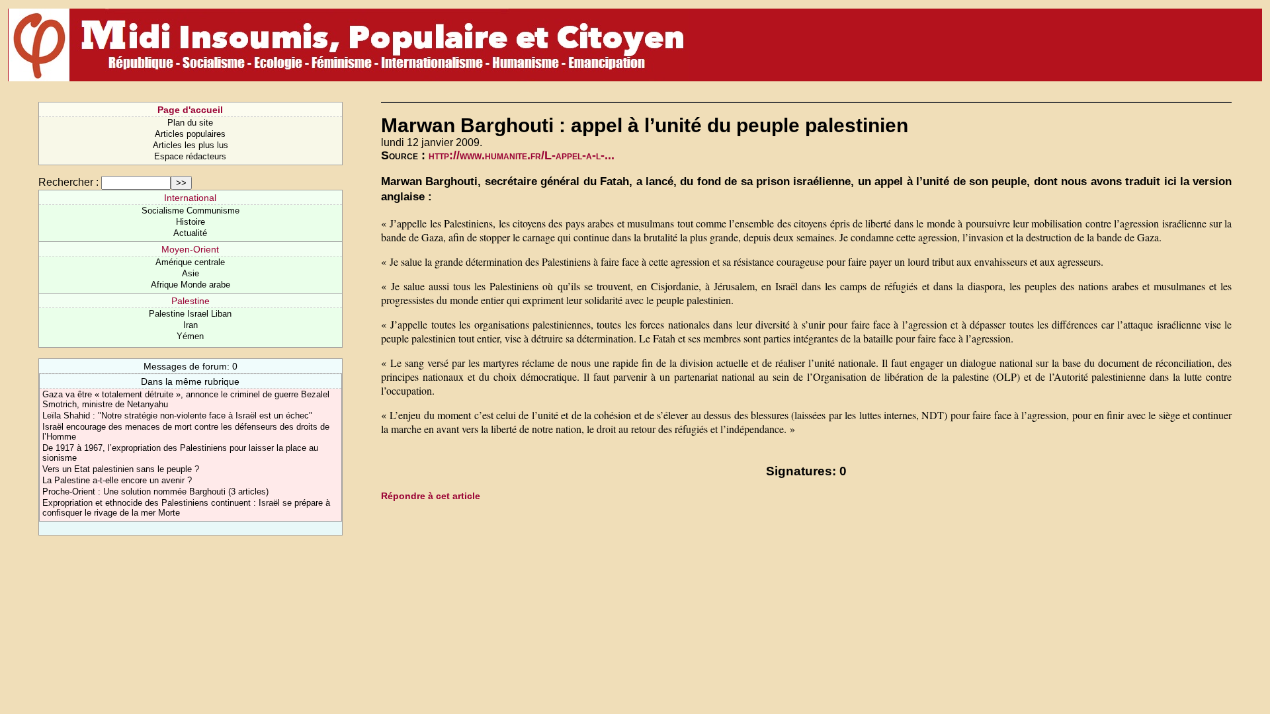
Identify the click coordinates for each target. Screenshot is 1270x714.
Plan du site (190, 123)
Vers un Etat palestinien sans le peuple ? (120, 469)
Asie (190, 273)
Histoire (190, 222)
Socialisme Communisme (190, 211)
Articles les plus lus (190, 145)
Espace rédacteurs (190, 156)
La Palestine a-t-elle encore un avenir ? (117, 480)
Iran (190, 325)
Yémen (190, 336)
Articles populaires (190, 134)
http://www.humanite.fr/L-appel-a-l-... (521, 155)
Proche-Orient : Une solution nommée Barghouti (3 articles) (155, 491)
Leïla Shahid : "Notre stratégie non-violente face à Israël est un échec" (177, 415)
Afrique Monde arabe (190, 285)
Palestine (190, 301)
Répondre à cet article (430, 496)
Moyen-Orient (190, 249)
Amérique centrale (190, 262)
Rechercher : (68, 182)
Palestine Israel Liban (190, 314)
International (190, 197)
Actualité (190, 233)
